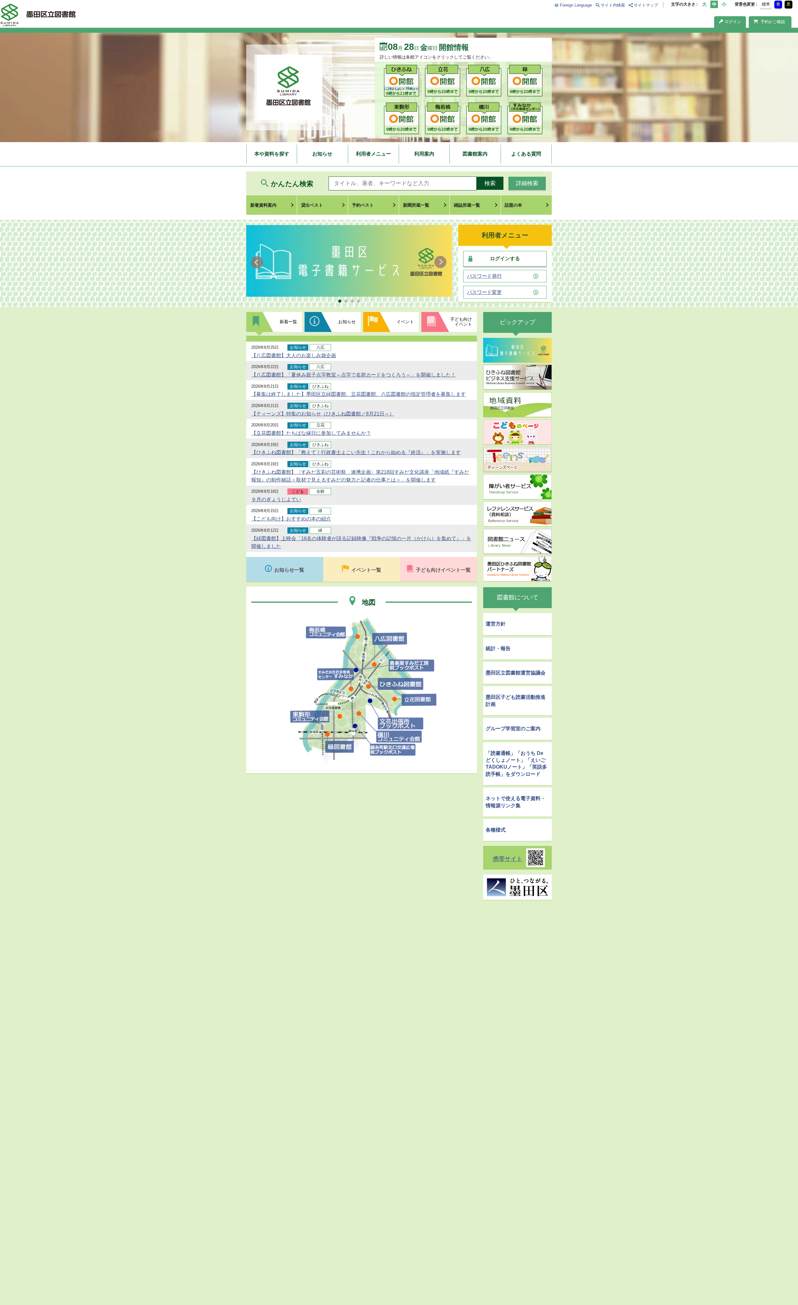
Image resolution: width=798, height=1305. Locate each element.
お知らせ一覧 (289, 570)
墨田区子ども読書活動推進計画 (516, 700)
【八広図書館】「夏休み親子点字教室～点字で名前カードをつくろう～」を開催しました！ (353, 374)
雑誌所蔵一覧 (467, 205)
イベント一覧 (366, 570)
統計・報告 (498, 648)
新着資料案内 (263, 205)
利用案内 (424, 153)
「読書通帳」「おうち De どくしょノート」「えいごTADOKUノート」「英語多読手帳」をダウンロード (516, 764)
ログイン (733, 21)
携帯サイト (507, 859)
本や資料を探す (271, 153)
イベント (405, 321)
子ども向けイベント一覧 (443, 570)
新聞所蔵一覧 (416, 205)
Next (440, 262)
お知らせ (322, 153)
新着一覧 (288, 321)
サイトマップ (646, 5)
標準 (766, 4)
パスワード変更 (484, 292)
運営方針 (496, 623)
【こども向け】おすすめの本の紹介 (291, 518)
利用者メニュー (373, 153)
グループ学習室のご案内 (513, 728)
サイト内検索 (613, 5)
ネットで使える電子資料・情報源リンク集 (516, 802)
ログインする (505, 258)
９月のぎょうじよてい (276, 499)
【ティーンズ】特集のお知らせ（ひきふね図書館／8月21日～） (322, 413)
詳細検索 (527, 183)
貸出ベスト (312, 205)
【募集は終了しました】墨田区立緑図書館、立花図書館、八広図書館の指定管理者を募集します (358, 394)
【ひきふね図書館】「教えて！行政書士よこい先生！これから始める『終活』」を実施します (356, 452)
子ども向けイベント (461, 322)
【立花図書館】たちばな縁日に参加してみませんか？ (311, 433)
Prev (258, 262)
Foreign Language (576, 5)
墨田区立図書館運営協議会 (516, 672)
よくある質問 (526, 153)
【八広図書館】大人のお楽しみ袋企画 (293, 355)
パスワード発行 (484, 276)
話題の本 (513, 205)
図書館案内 (475, 153)
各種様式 (496, 829)
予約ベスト (363, 205)
